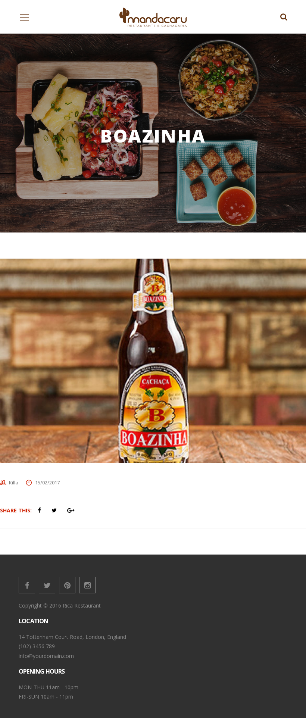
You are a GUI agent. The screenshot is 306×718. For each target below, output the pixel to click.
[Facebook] (27, 585)
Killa (13, 482)
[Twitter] (47, 585)
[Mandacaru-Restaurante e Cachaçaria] (153, 16)
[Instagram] (87, 585)
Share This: (16, 510)
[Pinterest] (67, 585)
